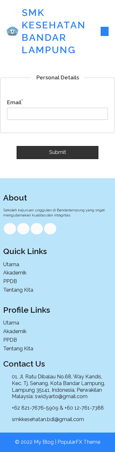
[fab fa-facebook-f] (10, 228)
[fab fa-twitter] (23, 228)
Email (15, 102)
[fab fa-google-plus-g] (37, 228)
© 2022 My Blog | (36, 442)
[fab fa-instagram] (50, 228)
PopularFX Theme (78, 442)
